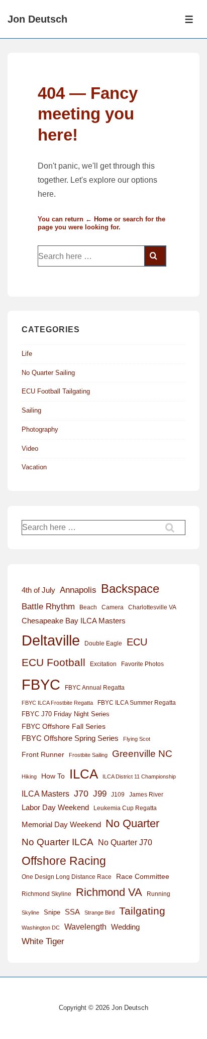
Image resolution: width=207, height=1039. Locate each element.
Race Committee (142, 876)
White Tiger (43, 941)
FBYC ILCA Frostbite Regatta (57, 703)
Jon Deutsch (37, 19)
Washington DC (41, 928)
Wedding (125, 927)
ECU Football (53, 662)
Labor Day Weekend (55, 808)
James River (146, 794)
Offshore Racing (64, 860)
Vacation (34, 467)
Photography (40, 429)
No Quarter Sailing (48, 372)
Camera (112, 607)
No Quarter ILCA (57, 841)
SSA (72, 912)
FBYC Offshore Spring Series (70, 738)
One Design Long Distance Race (67, 877)
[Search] (155, 256)
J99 (100, 794)
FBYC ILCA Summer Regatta (136, 702)
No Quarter (132, 823)
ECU (137, 641)
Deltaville (51, 640)
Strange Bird (99, 913)
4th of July (38, 590)
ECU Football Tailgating (56, 391)
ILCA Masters (45, 794)
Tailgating (142, 911)
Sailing (31, 410)
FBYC (41, 684)
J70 (81, 794)
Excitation (103, 664)
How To (53, 776)
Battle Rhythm (48, 606)
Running (158, 894)
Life (27, 353)
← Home (98, 219)
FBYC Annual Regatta (95, 688)
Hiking (29, 776)
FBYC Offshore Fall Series (64, 726)
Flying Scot (136, 739)
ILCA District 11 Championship (139, 776)
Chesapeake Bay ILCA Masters (74, 620)
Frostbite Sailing (88, 755)
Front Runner (43, 754)
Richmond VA (109, 892)
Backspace (130, 588)
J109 (118, 794)
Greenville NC (142, 753)
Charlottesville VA (152, 607)
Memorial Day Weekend (61, 824)
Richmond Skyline (46, 894)
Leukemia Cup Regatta (125, 808)
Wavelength (85, 927)
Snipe (52, 912)
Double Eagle (103, 643)
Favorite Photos (142, 664)
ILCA (83, 774)
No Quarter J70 (125, 842)
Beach (88, 607)
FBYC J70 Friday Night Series (66, 714)
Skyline (30, 913)
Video (30, 448)
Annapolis (78, 590)
